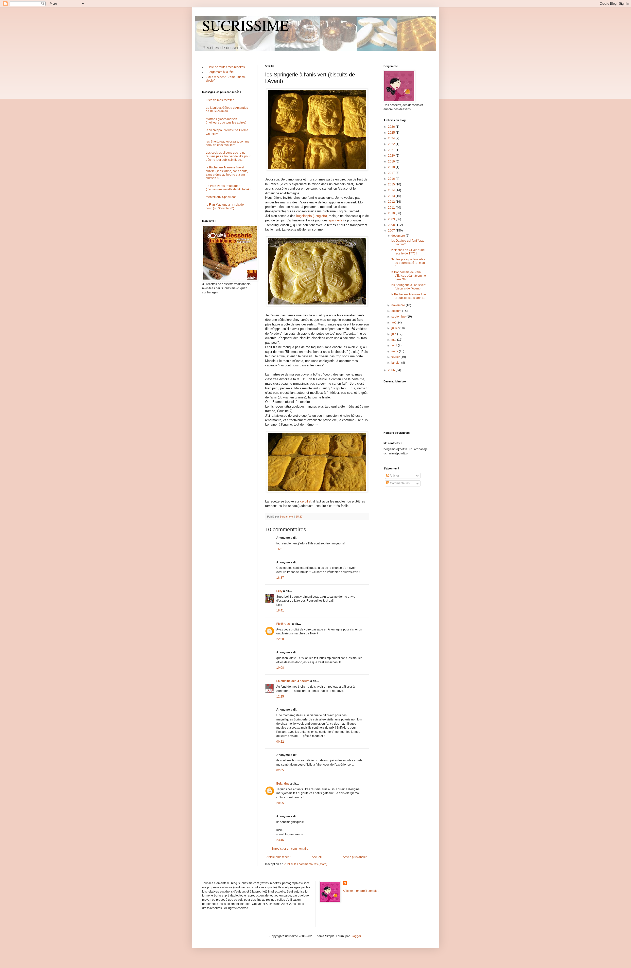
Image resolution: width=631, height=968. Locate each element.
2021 (392, 150)
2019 (392, 161)
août (394, 322)
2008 (392, 225)
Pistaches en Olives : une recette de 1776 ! (408, 251)
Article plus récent (278, 857)
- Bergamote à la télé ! (220, 72)
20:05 (280, 803)
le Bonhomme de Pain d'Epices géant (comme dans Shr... (408, 275)
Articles (394, 475)
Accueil (317, 857)
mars (395, 351)
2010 (392, 213)
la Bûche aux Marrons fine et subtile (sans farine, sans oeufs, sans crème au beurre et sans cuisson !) (227, 173)
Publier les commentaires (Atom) (305, 864)
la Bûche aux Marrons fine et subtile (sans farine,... (408, 296)
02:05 (280, 770)
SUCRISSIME (245, 25)
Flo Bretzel (283, 624)
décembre (398, 235)
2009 (392, 219)
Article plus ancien (355, 857)
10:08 (280, 667)
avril (394, 345)
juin (394, 334)
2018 (392, 167)
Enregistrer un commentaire (290, 848)
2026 (392, 126)
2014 (392, 190)
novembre (398, 305)
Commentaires (399, 483)
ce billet (305, 501)
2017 (392, 173)
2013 (392, 196)
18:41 (280, 610)
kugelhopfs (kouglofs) (311, 216)
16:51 (280, 549)
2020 (392, 155)
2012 (392, 201)
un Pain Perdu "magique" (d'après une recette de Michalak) (228, 187)
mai (394, 339)
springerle (335, 220)
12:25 (280, 696)
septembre (398, 316)
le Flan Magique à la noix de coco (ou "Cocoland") (225, 206)
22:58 (280, 639)
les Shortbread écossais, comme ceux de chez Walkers (227, 143)
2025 (392, 132)
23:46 (280, 840)
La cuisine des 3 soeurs (293, 681)
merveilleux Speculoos (221, 197)
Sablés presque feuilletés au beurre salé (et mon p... (408, 263)
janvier (396, 362)
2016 (392, 178)
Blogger (356, 936)
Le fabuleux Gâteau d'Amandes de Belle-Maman (227, 109)
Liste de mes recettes (220, 100)
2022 (392, 144)
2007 (392, 230)
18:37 (280, 577)
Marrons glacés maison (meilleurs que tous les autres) (226, 120)
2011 (392, 207)
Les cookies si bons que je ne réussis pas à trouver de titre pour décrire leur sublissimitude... (228, 156)
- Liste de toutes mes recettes (225, 67)
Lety (279, 591)
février (396, 357)
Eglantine (282, 783)
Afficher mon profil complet (360, 891)
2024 (392, 138)
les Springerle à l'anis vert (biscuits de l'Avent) (408, 286)
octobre (396, 311)
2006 (392, 370)
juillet (395, 328)
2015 (392, 184)
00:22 (280, 741)
